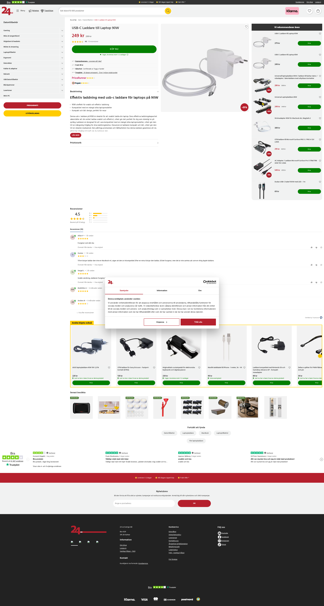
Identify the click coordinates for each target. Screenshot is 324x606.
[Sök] (168, 11)
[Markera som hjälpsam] (312, 247)
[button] (198, 599)
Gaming (7, 30)
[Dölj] (157, 92)
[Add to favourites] (246, 26)
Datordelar (8, 63)
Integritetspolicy (175, 534)
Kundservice (300, 2)
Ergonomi (7, 57)
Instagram (225, 540)
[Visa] (157, 143)
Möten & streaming (11, 46)
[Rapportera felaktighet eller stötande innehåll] (321, 247)
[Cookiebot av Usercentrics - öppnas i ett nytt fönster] (205, 282)
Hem (79, 20)
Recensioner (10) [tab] (76, 229)
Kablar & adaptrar (10, 68)
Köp (309, 43)
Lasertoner (8, 90)
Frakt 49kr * (181, 2)
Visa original (98, 247)
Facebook (225, 536)
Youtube (224, 533)
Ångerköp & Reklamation (178, 543)
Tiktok (223, 544)
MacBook (205, 433)
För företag (173, 559)
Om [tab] (199, 290)
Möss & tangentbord (11, 36)
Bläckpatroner (9, 85)
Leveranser (173, 537)
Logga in (318, 2)
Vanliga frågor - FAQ (127, 551)
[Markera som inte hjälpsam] (317, 247)
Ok (194, 503)
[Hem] (7, 11)
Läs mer (75, 135)
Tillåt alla (198, 322)
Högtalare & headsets (12, 41)
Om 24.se (310, 2)
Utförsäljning (32, 113)
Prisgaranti (32, 105)
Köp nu (114, 49)
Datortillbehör (11, 22)
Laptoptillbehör (10, 52)
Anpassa (160, 322)
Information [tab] (162, 290)
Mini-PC (7, 95)
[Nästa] (320, 356)
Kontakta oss (174, 540)
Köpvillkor (172, 531)
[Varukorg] (318, 11)
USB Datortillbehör (11, 79)
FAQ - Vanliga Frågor (177, 552)
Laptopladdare (188, 433)
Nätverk (7, 74)
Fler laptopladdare (196, 440)
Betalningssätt (174, 546)
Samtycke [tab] (124, 290)
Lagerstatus (173, 549)
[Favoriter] (309, 11)
